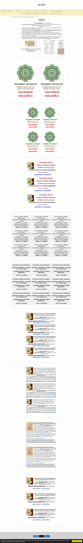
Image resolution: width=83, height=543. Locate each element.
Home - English (15, 16)
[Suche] (59, 13)
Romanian (32, 16)
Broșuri (36, 16)
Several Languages (24, 16)
